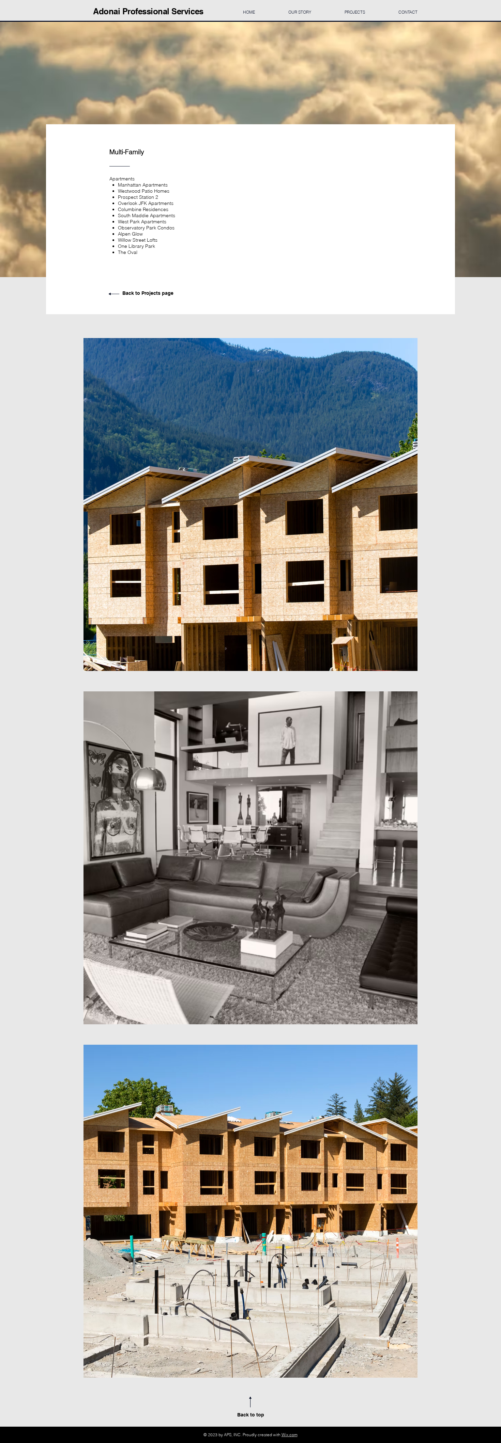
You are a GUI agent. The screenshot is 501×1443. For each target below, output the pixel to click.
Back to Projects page (147, 293)
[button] (251, 504)
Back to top (250, 1414)
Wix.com (290, 1434)
